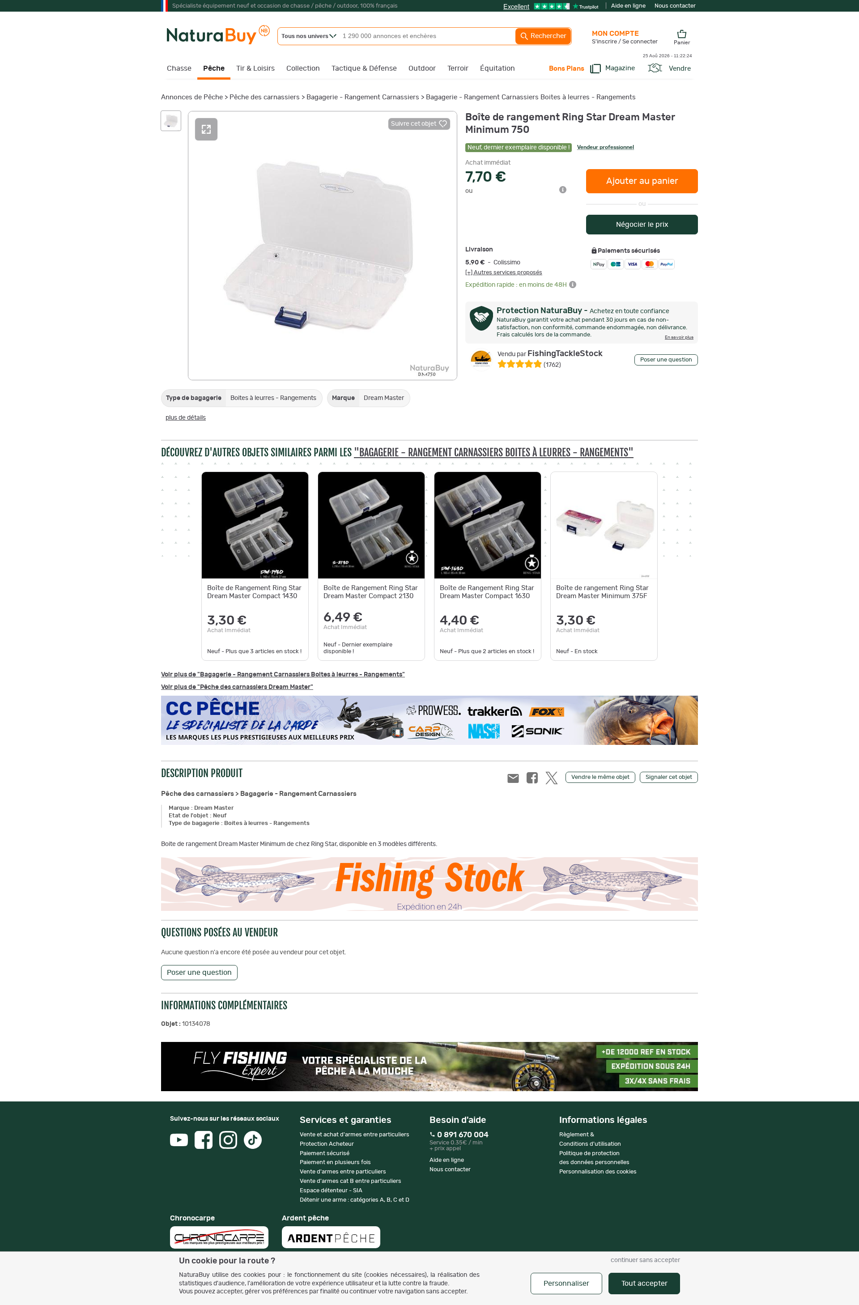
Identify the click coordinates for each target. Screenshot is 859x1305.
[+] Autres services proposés (503, 272)
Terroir (457, 68)
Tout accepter (644, 1283)
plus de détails (186, 418)
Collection (303, 68)
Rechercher (547, 36)
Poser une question (666, 360)
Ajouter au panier (642, 181)
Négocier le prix (642, 224)
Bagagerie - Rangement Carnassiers (362, 97)
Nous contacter (675, 6)
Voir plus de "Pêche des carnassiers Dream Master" (237, 687)
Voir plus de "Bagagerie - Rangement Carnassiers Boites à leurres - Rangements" (283, 675)
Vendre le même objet (600, 777)
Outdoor (422, 68)
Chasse (179, 68)
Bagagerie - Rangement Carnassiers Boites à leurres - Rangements (531, 97)
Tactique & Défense (364, 68)
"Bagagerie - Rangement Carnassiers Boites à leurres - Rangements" (494, 452)
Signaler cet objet (669, 777)
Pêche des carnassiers (265, 97)
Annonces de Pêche (192, 97)
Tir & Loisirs (255, 68)
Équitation (497, 68)
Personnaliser (566, 1283)
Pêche (214, 68)
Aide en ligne (628, 6)
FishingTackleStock (550, 354)
